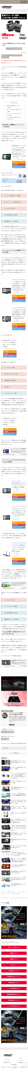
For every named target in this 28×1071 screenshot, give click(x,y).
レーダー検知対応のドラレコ (14, 988)
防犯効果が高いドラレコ (14, 1000)
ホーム (7, 1058)
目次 (12, 102)
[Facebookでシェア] (10, 48)
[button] (20, 48)
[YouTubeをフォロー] (14, 725)
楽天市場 (15, 164)
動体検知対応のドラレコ (14, 982)
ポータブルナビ (6, 57)
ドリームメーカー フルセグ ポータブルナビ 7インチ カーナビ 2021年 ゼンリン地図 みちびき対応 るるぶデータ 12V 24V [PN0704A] (19, 511)
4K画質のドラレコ (14, 959)
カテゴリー (20, 1060)
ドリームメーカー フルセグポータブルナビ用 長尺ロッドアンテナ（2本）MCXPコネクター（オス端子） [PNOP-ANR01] (19, 547)
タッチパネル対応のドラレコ (14, 1006)
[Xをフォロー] (10, 725)
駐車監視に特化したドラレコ (14, 976)
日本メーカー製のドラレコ (14, 947)
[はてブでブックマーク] (14, 48)
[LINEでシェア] (17, 48)
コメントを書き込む (14, 753)
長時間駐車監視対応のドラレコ (14, 994)
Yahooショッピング (17, 166)
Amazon (15, 162)
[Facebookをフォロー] (12, 725)
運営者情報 (14, 1064)
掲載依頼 (21, 1062)
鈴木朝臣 (18, 655)
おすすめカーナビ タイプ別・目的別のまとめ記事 (12, 55)
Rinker (18, 157)
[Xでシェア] (7, 48)
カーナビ (7, 1060)
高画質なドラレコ (14, 953)
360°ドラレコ (14, 965)
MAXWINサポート (7, 1062)
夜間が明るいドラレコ (14, 970)
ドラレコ (21, 1058)
